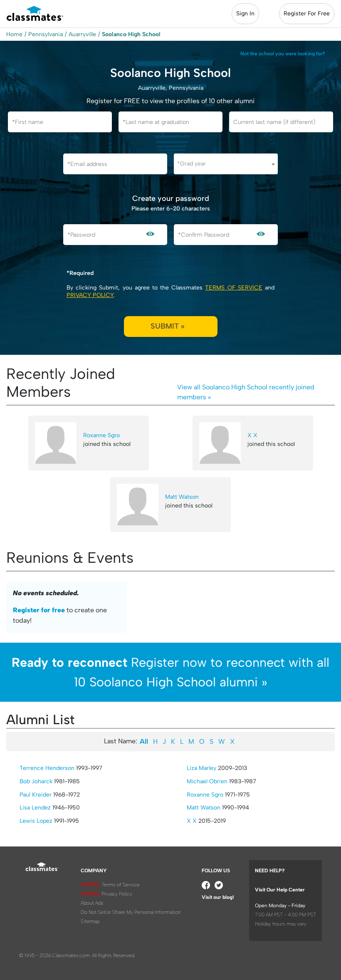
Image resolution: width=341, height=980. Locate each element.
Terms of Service (233, 287)
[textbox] (226, 163)
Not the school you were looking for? (282, 54)
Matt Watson (182, 496)
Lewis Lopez (36, 820)
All (144, 741)
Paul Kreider (36, 794)
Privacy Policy (90, 295)
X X (252, 435)
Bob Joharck (36, 781)
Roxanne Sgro (101, 435)
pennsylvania (45, 34)
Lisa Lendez (35, 807)
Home (14, 34)
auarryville (82, 34)
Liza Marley (201, 768)
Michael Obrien (207, 781)
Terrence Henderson (47, 768)
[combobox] (226, 163)
